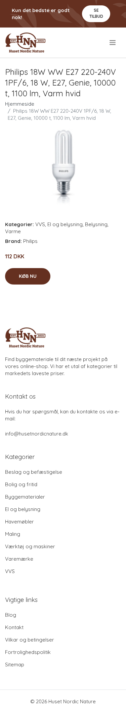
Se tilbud (96, 13)
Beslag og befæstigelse (33, 472)
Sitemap (14, 664)
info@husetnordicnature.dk (36, 433)
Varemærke (19, 559)
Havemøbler (19, 521)
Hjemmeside (19, 104)
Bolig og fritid (21, 484)
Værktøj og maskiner (30, 546)
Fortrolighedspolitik (28, 652)
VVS (40, 224)
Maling (12, 534)
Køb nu (28, 276)
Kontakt (14, 627)
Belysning (96, 224)
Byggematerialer (25, 497)
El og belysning (65, 224)
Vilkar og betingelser (29, 639)
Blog (10, 615)
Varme (13, 231)
